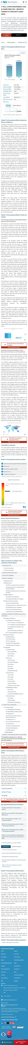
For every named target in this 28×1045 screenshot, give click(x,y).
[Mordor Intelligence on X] (8, 1023)
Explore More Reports (16, 846)
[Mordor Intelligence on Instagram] (13, 1023)
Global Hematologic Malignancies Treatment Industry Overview (14, 860)
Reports (16, 951)
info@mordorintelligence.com (10, 999)
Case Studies (17, 966)
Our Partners (17, 957)
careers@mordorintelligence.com (8, 1017)
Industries (3, 972)
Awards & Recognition (6, 963)
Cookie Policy (17, 978)
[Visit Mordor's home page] (5, 2)
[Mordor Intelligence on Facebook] (5, 1023)
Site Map (16, 981)
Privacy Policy (4, 978)
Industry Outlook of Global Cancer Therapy (11, 853)
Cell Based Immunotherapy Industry (10, 856)
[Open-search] (26, 2)
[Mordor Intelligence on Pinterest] (11, 1023)
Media (2, 960)
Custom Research (5, 969)
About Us (3, 954)
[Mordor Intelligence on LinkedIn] (2, 1023)
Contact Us (16, 969)
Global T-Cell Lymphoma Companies (10, 942)
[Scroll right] (26, 42)
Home (2, 951)
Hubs (15, 972)
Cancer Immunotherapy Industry (9, 849)
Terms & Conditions (19, 975)
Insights (3, 966)
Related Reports (5, 846)
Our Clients (4, 957)
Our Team (16, 954)
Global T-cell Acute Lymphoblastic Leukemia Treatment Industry (12, 865)
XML (2, 981)
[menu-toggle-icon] (2, 2)
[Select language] (23, 2)
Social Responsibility (19, 960)
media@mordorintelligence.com (10, 1004)
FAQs (15, 963)
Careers (3, 975)
